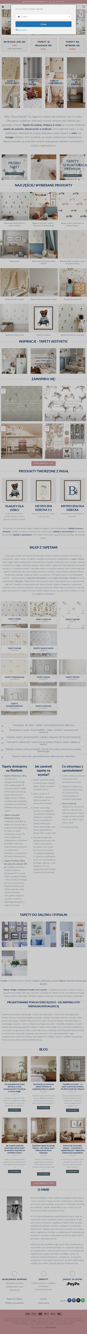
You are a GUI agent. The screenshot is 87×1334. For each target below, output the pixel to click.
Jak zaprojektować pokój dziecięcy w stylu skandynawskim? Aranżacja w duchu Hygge (14, 1087)
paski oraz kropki (60, 578)
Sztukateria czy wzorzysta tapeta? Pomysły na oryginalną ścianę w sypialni (43, 1086)
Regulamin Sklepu (14, 1299)
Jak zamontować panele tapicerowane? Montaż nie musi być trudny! (65, 442)
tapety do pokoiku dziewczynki (21, 129)
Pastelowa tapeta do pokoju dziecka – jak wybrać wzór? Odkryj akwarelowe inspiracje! (43, 1149)
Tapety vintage (76, 1320)
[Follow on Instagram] (74, 1300)
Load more (43, 463)
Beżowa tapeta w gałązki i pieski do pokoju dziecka (72, 262)
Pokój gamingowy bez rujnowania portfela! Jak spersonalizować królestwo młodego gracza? (65, 403)
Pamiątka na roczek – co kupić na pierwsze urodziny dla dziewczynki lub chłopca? (72, 1086)
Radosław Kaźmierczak (76, 981)
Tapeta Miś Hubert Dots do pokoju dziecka (14, 224)
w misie (56, 125)
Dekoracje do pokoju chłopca (50, 1319)
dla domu (19, 581)
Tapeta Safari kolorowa (72, 299)
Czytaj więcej (14, 1110)
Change (43, 24)
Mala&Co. (37, 981)
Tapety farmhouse (20, 1322)
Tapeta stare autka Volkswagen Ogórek (43, 262)
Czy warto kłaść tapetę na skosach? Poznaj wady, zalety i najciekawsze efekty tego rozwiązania (22, 441)
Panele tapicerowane (24, 1324)
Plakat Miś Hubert (43, 335)
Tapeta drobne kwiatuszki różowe (43, 299)
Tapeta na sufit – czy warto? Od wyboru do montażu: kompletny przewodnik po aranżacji (22, 403)
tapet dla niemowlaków (37, 578)
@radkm (43, 984)
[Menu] (83, 7)
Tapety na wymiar (29, 1320)
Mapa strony (43, 1303)
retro (74, 133)
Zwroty (43, 1299)
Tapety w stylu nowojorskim (62, 1322)
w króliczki (45, 129)
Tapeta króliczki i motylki (14, 299)
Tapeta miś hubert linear (14, 335)
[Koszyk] (3, 6)
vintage (9, 137)
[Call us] (83, 1300)
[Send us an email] (78, 1300)
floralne (73, 578)
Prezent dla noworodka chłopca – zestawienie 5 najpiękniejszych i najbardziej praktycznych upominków (72, 1149)
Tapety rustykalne (60, 1320)
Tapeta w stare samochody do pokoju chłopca (72, 224)
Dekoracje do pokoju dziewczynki (20, 1319)
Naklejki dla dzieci (73, 1319)
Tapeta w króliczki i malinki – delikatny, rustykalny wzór (43, 224)
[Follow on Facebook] (69, 1300)
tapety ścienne (77, 559)
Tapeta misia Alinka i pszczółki (72, 335)
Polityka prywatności (15, 1303)
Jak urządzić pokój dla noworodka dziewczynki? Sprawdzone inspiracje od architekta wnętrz (14, 1149)
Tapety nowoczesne (39, 1322)
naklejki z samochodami (63, 532)
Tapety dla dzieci (11, 1320)
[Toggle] (2, 726)
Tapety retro (44, 1320)
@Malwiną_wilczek (50, 981)
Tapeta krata (14, 261)
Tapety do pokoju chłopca (37, 125)
